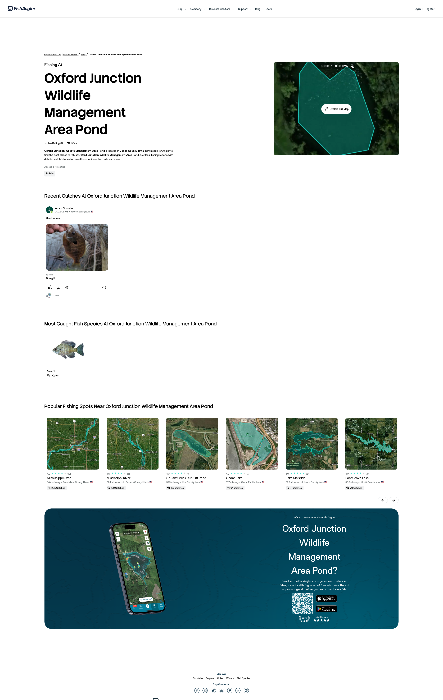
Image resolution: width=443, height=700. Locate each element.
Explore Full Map (339, 109)
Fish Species (243, 678)
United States (70, 54)
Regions (210, 678)
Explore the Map (52, 54)
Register (429, 9)
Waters (230, 678)
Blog (257, 9)
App (180, 9)
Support (242, 9)
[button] (336, 109)
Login (417, 9)
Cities (220, 678)
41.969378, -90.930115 (334, 66)
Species (49, 274)
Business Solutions (219, 9)
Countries (198, 678)
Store (269, 9)
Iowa (83, 54)
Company (195, 9)
